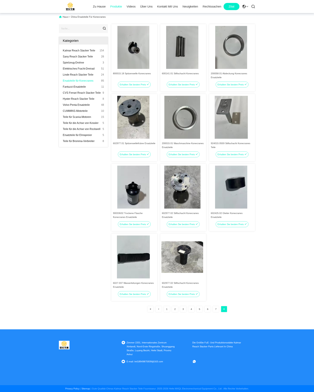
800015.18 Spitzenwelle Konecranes (132, 73)
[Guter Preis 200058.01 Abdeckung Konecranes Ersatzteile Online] (231, 47)
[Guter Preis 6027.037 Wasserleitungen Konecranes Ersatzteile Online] (133, 256)
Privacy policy (72, 388)
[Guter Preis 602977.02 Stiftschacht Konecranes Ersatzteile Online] (182, 187)
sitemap (85, 388)
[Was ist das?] (196, 361)
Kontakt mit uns (167, 6)
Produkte (116, 6)
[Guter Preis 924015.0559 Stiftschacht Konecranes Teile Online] (231, 117)
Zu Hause (99, 6)
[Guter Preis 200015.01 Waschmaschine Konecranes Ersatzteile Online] (182, 117)
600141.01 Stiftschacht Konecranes (180, 73)
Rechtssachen (212, 6)
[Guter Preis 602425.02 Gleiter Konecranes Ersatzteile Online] (231, 187)
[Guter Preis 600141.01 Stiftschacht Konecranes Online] (182, 47)
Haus (65, 17)
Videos (131, 6)
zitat (231, 6)
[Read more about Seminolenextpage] (150, 309)
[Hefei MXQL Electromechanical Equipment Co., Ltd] (70, 6)
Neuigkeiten (190, 6)
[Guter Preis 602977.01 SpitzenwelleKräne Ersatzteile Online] (133, 117)
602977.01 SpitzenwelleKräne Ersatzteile (134, 143)
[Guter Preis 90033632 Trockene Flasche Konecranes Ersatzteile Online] (133, 187)
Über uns (146, 6)
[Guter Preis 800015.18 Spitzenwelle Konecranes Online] (133, 47)
